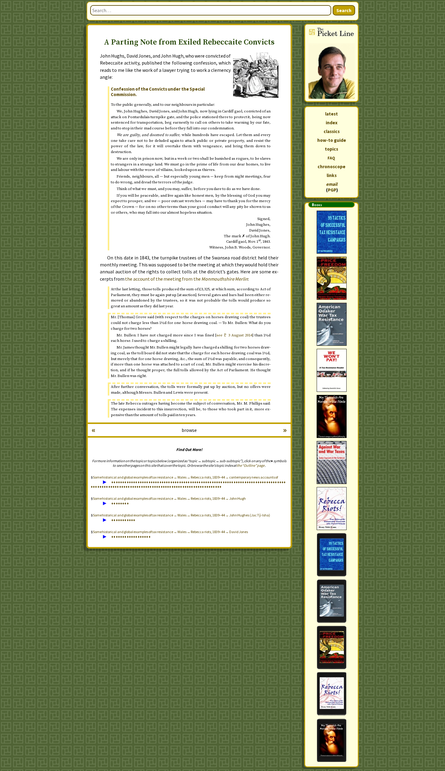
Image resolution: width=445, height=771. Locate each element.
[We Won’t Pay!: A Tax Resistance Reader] (331, 370)
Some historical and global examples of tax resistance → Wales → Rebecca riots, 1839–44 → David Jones (170, 531)
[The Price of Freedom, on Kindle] (331, 647)
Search (343, 10)
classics (332, 131)
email (331, 184)
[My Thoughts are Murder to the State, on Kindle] (331, 740)
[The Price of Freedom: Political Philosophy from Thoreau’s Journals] (331, 278)
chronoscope (331, 166)
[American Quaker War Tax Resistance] (331, 324)
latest (331, 114)
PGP (332, 190)
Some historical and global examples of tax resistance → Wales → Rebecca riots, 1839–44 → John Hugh (169, 498)
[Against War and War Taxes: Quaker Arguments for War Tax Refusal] (331, 462)
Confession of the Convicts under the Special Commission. (158, 91)
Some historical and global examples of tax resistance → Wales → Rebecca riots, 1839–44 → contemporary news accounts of (185, 477)
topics (331, 149)
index (332, 122)
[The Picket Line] (331, 63)
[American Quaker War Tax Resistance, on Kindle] (331, 601)
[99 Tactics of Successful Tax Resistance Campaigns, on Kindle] (331, 554)
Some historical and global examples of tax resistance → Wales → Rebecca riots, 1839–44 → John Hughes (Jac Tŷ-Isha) (181, 515)
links (332, 175)
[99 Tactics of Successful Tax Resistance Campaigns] (331, 232)
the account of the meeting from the (186, 279)
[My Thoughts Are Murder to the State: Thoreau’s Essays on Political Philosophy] (331, 416)
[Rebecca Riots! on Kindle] (331, 694)
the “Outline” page (251, 465)
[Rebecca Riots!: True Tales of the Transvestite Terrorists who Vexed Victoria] (331, 508)
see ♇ (234, 335)
